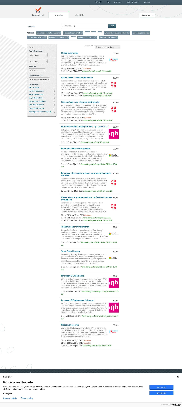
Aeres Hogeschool (36, 94)
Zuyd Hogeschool (36, 98)
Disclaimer (118, 2)
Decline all (161, 393)
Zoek (112, 26)
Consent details (10, 398)
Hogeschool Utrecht (36, 108)
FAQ (108, 2)
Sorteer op (89, 46)
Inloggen (147, 2)
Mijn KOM (79, 15)
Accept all (161, 387)
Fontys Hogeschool (36, 91)
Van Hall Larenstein (36, 105)
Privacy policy (27, 398)
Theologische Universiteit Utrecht (41, 112)
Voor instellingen (132, 2)
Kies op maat (38, 11)
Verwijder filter (59, 33)
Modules (59, 15)
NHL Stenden (34, 88)
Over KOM (98, 2)
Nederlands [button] (145, 15)
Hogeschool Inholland (37, 101)
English (6, 377)
